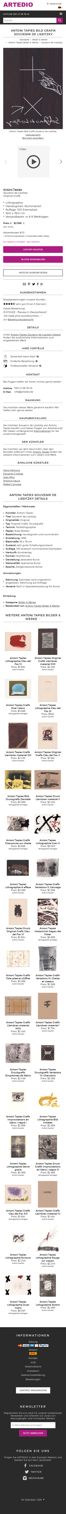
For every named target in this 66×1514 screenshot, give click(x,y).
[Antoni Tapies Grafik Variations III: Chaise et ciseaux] (47, 958)
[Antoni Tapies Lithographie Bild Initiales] (47, 1100)
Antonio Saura (11, 480)
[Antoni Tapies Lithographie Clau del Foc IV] (18, 641)
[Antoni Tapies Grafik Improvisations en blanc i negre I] (18, 1100)
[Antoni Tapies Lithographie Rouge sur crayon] (47, 1238)
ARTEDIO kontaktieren (33, 272)
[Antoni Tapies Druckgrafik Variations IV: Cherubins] (47, 1053)
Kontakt (33, 1358)
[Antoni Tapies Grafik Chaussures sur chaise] (18, 823)
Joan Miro (9, 477)
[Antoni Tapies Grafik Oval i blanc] (18, 688)
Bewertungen (33, 1379)
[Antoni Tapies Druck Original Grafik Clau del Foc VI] (18, 911)
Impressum (33, 1370)
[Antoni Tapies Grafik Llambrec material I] (47, 1005)
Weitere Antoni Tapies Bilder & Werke (33, 617)
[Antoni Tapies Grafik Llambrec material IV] (47, 1194)
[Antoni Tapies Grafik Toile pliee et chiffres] (18, 958)
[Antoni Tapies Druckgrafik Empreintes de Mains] (18, 1053)
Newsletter (33, 1406)
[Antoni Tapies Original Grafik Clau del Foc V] (47, 735)
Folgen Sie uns (33, 1451)
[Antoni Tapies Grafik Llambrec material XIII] (18, 735)
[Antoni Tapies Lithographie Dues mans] (18, 1285)
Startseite (24, 39)
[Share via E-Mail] (24, 284)
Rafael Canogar (12, 484)
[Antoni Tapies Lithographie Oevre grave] (18, 1147)
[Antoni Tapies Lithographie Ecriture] (18, 1238)
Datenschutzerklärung (33, 1375)
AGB (33, 1362)
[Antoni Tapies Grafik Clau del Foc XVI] (18, 1194)
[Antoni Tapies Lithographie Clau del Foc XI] (47, 688)
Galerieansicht (33, 135)
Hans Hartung (11, 470)
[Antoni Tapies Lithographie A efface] (18, 867)
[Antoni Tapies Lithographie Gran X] (47, 823)
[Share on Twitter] (33, 284)
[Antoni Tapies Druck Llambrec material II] (47, 779)
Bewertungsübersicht (20, 319)
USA (39, 1499)
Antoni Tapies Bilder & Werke (23, 42)
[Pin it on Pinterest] (29, 284)
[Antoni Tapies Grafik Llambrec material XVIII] (18, 1005)
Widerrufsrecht (33, 1366)
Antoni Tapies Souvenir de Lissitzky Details (36, 334)
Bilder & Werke (39, 39)
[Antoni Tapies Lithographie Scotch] (47, 1285)
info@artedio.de (23, 391)
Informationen (42, 431)
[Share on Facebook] (37, 284)
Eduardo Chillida (13, 473)
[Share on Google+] (41, 284)
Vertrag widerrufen (33, 1390)
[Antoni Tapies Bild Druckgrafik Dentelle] (18, 779)
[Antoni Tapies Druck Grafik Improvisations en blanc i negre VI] (48, 1147)
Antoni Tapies (12, 189)
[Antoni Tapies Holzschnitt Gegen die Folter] (48, 911)
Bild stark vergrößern (33, 138)
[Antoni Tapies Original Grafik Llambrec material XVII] (47, 641)
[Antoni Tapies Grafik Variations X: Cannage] (47, 867)
